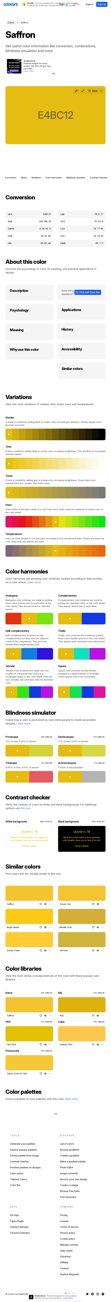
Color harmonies (54, 177)
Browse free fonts (70, 1191)
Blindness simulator (75, 177)
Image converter (69, 1173)
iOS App (14, 1215)
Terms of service (69, 1226)
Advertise (65, 1256)
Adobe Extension (19, 1226)
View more (71, 1098)
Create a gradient (69, 1155)
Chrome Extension (20, 1232)
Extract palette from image (24, 1155)
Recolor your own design (73, 1179)
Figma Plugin (17, 1221)
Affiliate (64, 1262)
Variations (36, 177)
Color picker (17, 1173)
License (64, 1221)
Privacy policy (67, 1232)
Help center (66, 1250)
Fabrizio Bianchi (25, 1294)
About (24, 177)
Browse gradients (69, 1149)
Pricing (63, 1215)
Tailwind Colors (18, 1179)
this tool (25, 808)
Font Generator (68, 1197)
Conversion (10, 177)
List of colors (67, 1143)
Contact (64, 1268)
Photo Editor (66, 1167)
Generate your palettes (22, 1143)
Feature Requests (69, 1274)
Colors (11, 22)
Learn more (34, 582)
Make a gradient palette (73, 1161)
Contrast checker (98, 177)
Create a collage (69, 1185)
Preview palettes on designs (25, 1167)
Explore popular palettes (23, 1149)
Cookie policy (67, 1238)
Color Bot (15, 1185)
